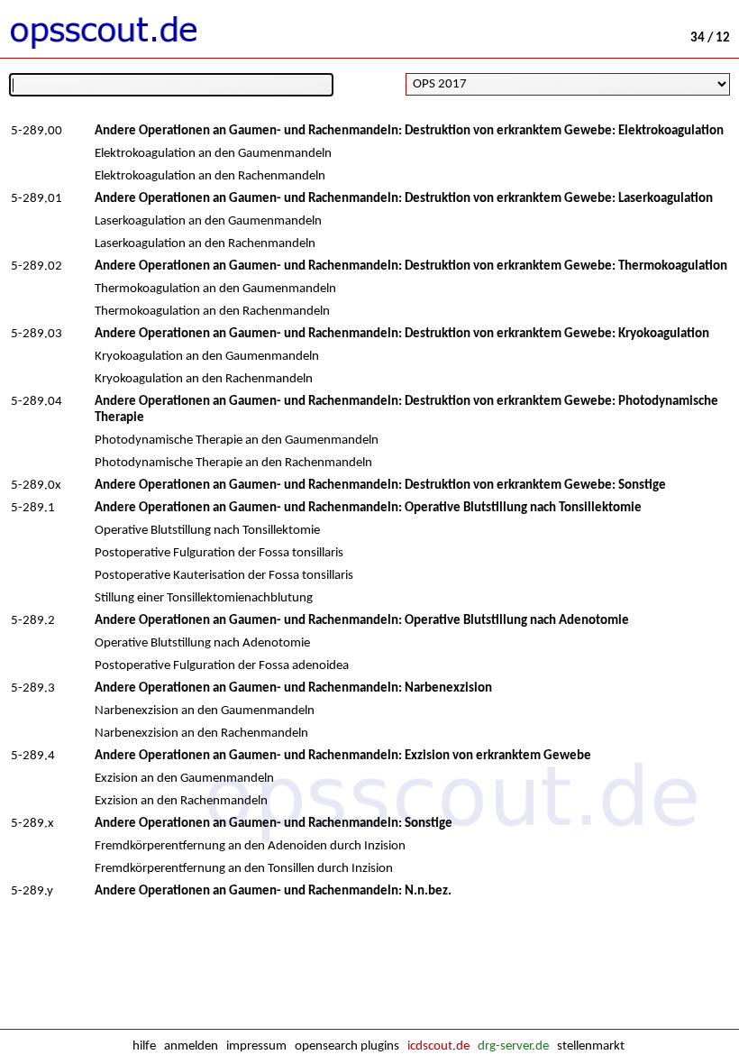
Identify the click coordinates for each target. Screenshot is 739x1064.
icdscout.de (438, 1046)
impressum (256, 1046)
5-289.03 (36, 334)
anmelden (191, 1046)
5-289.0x (36, 485)
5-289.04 (36, 401)
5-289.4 (33, 756)
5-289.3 (33, 688)
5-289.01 (36, 199)
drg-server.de (513, 1046)
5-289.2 (33, 621)
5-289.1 (33, 508)
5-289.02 (36, 266)
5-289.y (32, 891)
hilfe (144, 1046)
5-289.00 (36, 131)
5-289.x (32, 823)
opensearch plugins (347, 1046)
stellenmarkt (591, 1046)
